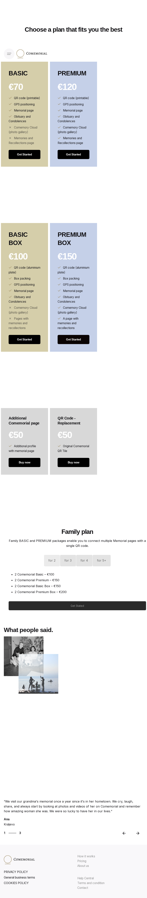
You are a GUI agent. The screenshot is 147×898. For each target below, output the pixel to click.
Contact (82, 888)
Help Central (85, 878)
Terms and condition (91, 883)
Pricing (81, 861)
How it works (86, 856)
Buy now (24, 462)
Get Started (24, 154)
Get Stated (77, 605)
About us (83, 866)
